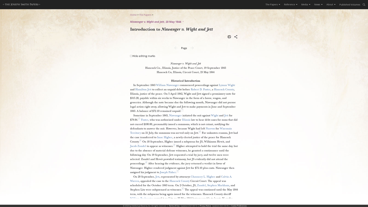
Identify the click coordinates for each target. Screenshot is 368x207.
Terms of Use (174, 206)
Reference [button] (289, 4)
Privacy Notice (205, 206)
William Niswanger (167, 85)
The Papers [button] (272, 4)
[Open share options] (236, 37)
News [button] (317, 4)
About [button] (329, 4)
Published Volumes (349, 4)
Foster (144, 120)
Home (133, 14)
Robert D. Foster (200, 89)
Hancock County (224, 89)
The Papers (145, 14)
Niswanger (175, 115)
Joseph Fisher (168, 172)
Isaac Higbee (164, 137)
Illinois (186, 120)
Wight (214, 115)
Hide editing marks (143, 56)
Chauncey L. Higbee (203, 177)
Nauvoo (210, 128)
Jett (226, 115)
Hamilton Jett (143, 89)
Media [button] (304, 4)
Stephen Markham (218, 185)
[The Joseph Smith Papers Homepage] (21, 5)
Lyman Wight (227, 85)
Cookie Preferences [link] (239, 206)
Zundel (201, 185)
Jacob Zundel (138, 146)
